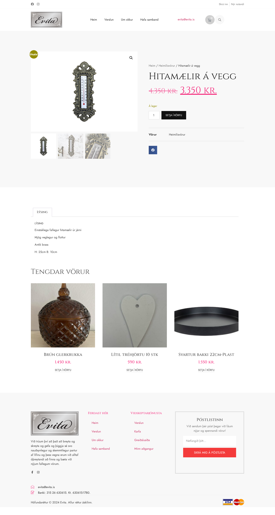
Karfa (137, 431)
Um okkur (127, 19)
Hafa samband (149, 19)
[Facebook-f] (32, 472)
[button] (219, 19)
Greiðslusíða (142, 440)
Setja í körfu (174, 115)
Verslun (109, 19)
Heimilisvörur (167, 65)
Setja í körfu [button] (63, 370)
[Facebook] (32, 4)
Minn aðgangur (143, 448)
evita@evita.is (186, 19)
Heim (93, 19)
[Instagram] (38, 4)
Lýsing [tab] (42, 212)
